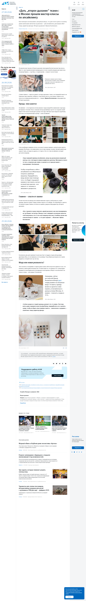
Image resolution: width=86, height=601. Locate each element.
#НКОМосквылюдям (26, 384)
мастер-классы (39, 384)
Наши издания (75, 30)
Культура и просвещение (33, 28)
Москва (22, 382)
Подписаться (78, 36)
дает (60, 280)
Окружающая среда (44, 28)
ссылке (53, 356)
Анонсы (20, 450)
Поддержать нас (75, 32)
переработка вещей (59, 384)
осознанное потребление (49, 384)
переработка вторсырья (24, 386)
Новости (21, 7)
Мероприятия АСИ (76, 24)
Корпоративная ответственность (30, 432)
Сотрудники (74, 22)
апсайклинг (33, 384)
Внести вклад (57, 375)
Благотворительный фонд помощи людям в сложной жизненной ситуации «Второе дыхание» (41, 387)
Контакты (74, 21)
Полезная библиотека (77, 28)
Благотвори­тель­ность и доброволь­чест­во (48, 431)
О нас (73, 19)
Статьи (20, 481)
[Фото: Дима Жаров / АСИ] (27, 121)
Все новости (5, 282)
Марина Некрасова (23, 28)
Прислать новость (76, 26)
